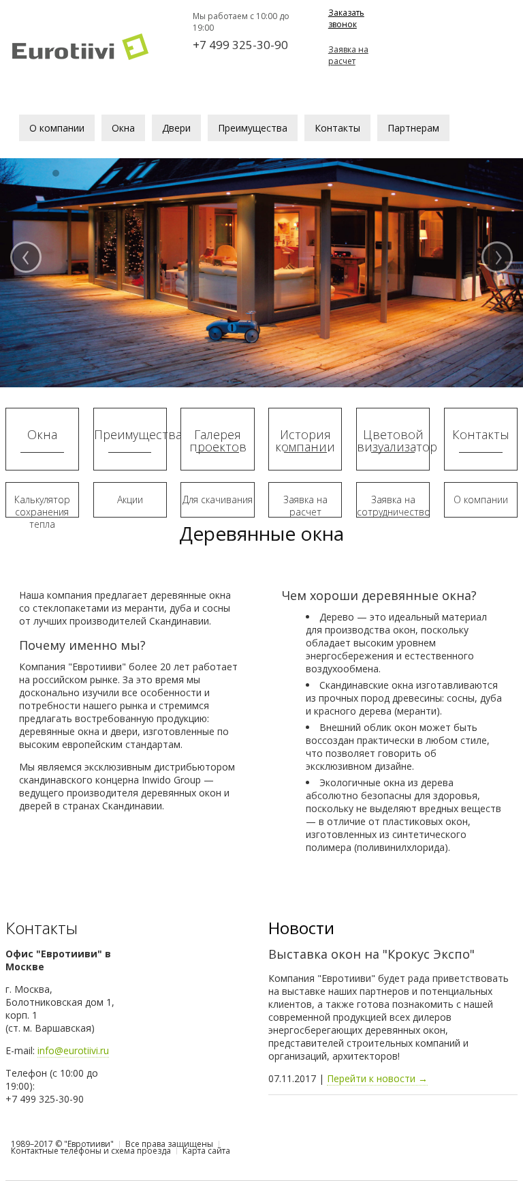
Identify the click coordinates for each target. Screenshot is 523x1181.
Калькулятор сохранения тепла (42, 511)
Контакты (480, 434)
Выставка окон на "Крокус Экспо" (371, 954)
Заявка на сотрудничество (393, 505)
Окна (42, 434)
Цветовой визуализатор (393, 440)
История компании (305, 440)
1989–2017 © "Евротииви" (62, 1144)
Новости (301, 927)
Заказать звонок (346, 18)
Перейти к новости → (377, 1078)
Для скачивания (218, 499)
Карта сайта (206, 1150)
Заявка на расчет (348, 55)
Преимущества (130, 434)
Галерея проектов (218, 440)
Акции (130, 499)
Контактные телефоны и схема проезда (91, 1150)
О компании (481, 499)
